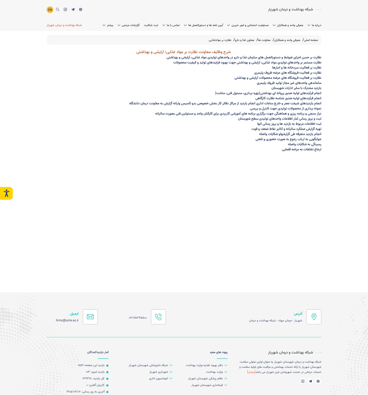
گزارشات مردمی (131, 25)
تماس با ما (173, 25)
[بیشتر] (251, 372)
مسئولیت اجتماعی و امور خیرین (250, 25)
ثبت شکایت (151, 25)
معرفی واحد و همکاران (290, 25)
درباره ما (316, 25)
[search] (57, 9)
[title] (80, 9)
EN (50, 10)
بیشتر (110, 25)
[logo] (294, 9)
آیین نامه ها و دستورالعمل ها (205, 25)
